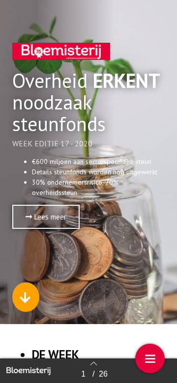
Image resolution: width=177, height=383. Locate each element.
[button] (46, 217)
